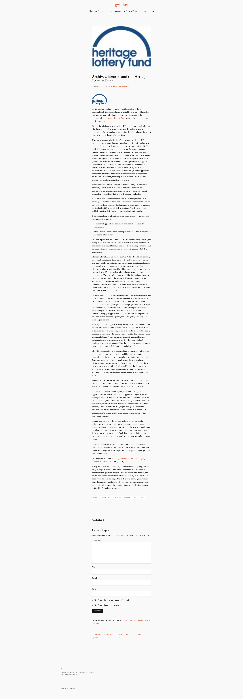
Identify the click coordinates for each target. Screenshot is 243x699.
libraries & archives (123, 86)
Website (95, 589)
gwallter (121, 4)
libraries (142, 497)
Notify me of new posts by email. (107, 605)
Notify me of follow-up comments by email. (112, 600)
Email (95, 578)
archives (95, 497)
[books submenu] (120, 11)
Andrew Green (108, 86)
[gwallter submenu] (102, 11)
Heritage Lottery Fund (116, 118)
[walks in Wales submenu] (136, 11)
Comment (96, 541)
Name (95, 567)
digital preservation (106, 497)
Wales (95, 500)
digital (115, 86)
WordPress (72, 688)
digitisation (118, 497)
